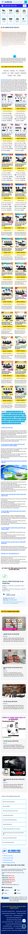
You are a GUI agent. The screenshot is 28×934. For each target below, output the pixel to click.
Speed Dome (23, 73)
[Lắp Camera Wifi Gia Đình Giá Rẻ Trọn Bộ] (7, 99)
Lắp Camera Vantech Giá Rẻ (7, 911)
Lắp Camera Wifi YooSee (19, 926)
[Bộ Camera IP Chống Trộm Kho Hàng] (7, 267)
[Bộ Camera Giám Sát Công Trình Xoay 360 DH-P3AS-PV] (21, 128)
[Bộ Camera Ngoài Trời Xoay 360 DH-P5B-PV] (21, 99)
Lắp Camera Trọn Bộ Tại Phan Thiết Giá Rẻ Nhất (13, 780)
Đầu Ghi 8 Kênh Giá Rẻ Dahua (9, 801)
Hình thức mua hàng (8, 855)
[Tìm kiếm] (25, 2)
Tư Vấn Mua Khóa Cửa (20, 928)
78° (17, 70)
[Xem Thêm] (14, 56)
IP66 (15, 75)
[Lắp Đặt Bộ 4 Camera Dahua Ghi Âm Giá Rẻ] (7, 366)
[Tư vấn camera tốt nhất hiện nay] (26, 15)
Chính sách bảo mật (7, 860)
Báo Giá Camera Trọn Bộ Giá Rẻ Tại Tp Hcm (12, 668)
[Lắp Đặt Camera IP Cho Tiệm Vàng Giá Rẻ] (7, 391)
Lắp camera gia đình (18, 915)
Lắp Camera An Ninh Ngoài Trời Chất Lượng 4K (13, 415)
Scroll (24, 926)
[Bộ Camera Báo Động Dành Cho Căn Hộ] (7, 292)
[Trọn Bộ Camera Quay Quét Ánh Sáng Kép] (7, 218)
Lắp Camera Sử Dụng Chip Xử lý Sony (10, 810)
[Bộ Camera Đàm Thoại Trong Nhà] (21, 292)
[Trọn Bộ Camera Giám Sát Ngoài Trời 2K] (21, 188)
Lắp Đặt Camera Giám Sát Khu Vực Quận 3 (11, 828)
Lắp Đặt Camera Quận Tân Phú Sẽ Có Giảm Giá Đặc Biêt (13, 833)
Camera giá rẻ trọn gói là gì (8, 51)
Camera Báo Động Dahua (8, 815)
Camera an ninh (8, 915)
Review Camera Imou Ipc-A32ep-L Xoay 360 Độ (11, 423)
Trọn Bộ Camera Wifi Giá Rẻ (10, 701)
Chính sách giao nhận (8, 858)
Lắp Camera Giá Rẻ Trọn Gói (10, 27)
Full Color (4, 73)
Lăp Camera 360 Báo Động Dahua (10, 819)
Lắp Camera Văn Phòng (7, 921)
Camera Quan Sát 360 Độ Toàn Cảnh (17, 421)
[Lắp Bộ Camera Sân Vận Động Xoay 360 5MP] (7, 188)
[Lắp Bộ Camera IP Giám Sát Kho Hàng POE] (21, 218)
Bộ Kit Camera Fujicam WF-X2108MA (13, 416)
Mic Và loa (6, 70)
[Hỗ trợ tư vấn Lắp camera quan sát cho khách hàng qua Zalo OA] (24, 921)
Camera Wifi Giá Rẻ (7, 926)
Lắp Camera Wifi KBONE (8, 928)
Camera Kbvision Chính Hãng (8, 913)
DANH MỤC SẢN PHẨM (10, 5)
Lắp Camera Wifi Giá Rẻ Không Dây (14, 924)
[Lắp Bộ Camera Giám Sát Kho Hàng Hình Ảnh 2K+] (21, 316)
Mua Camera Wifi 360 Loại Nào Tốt (12, 419)
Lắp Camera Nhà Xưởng (20, 921)
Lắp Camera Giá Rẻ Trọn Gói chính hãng (12, 66)
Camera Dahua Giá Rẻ (7, 824)
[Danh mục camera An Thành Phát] (24, 5)
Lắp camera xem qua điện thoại (14, 917)
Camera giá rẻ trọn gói (5, 79)
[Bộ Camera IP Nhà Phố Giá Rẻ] (21, 341)
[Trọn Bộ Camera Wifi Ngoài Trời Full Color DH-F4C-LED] (21, 366)
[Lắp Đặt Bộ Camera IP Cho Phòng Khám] (7, 316)
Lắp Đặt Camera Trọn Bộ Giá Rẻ (11, 634)
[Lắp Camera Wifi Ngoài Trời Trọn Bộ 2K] (7, 158)
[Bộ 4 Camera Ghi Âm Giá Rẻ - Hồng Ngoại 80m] (21, 242)
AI (8, 73)
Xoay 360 (17, 73)
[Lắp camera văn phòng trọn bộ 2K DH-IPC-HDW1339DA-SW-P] (7, 128)
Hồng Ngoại (21, 70)
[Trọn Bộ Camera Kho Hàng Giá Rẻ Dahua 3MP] (21, 158)
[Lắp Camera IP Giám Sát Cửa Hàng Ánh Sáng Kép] (7, 242)
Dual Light (12, 70)
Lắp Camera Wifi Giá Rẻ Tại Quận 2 (10, 837)
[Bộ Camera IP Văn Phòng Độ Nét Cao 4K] (7, 341)
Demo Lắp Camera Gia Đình (8, 842)
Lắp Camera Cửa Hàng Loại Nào (13, 919)
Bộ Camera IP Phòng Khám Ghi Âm (13, 411)
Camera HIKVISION (21, 913)
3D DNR (19, 75)
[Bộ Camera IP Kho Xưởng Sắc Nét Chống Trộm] (21, 390)
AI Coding (10, 75)
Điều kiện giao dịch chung (9, 862)
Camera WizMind (6, 806)
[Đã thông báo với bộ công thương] (5, 898)
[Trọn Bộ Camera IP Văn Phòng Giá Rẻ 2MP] (21, 267)
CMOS (12, 73)
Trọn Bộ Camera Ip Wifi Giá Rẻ (10, 741)
